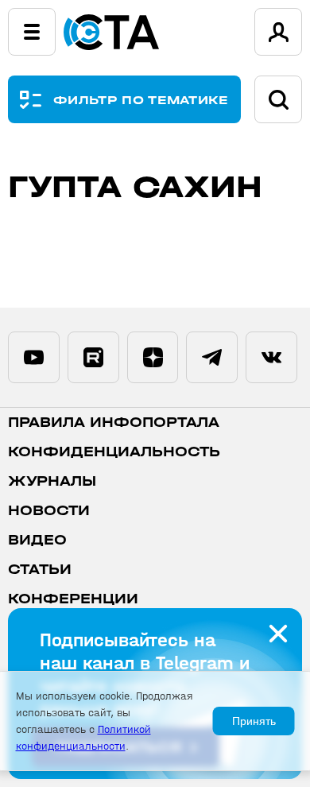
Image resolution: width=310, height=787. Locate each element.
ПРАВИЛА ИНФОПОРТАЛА (113, 422)
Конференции (73, 599)
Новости (49, 510)
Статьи (40, 569)
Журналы (52, 481)
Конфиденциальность (114, 452)
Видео (37, 540)
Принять (254, 721)
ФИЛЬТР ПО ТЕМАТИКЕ (141, 99)
